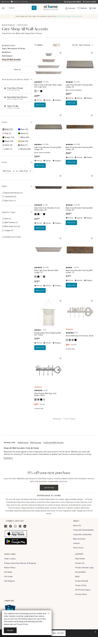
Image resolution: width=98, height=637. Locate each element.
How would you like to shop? (16, 79)
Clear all (17, 69)
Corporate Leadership (82, 534)
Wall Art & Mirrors (8, 25)
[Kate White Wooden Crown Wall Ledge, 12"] (41, 214)
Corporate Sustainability (83, 530)
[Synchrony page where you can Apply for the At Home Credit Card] (10, 609)
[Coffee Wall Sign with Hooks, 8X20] (70, 340)
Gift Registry (9, 581)
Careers (76, 543)
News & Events (79, 539)
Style (4, 186)
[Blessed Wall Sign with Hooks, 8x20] (75, 340)
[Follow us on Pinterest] (20, 526)
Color (4, 122)
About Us (77, 525)
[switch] (60, 53)
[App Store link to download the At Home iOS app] (16, 533)
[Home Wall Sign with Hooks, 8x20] (67, 340)
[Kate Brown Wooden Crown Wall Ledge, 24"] (38, 214)
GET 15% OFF (58, 633)
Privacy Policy (81, 594)
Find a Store (78, 548)
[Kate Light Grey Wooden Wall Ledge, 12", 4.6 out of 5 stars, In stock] (48, 250)
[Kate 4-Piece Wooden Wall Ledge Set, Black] (41, 91)
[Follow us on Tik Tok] (10, 526)
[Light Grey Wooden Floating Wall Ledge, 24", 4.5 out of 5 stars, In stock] (80, 65)
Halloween (15, 1)
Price (4, 162)
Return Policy (9, 568)
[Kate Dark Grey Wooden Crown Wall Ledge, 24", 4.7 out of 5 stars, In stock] (48, 188)
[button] (51, 8)
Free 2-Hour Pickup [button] (23, 1)
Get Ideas (8, 572)
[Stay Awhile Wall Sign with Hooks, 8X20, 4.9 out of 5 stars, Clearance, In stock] (48, 370)
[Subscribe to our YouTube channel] (24, 526)
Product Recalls (81, 581)
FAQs (77, 577)
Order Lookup (10, 559)
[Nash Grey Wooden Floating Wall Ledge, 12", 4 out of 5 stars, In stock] (80, 250)
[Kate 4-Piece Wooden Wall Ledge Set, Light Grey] (35, 91)
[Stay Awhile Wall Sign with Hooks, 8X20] (72, 340)
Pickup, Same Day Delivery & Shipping (20, 563)
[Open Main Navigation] (3, 8)
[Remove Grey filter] (59, 45)
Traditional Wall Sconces (53, 443)
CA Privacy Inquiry (82, 590)
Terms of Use (81, 585)
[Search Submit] (34, 8)
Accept (10, 630)
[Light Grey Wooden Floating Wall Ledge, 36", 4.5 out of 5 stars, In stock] (48, 127)
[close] (48, 613)
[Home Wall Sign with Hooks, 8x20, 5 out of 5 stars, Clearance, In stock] (80, 313)
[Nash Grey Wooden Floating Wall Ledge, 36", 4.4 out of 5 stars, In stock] (80, 188)
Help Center (80, 559)
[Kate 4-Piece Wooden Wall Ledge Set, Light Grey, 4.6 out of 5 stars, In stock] (48, 65)
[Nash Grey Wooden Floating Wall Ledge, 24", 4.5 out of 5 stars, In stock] (80, 127)
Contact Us (79, 563)
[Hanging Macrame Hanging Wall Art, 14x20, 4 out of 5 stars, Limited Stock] (48, 313)
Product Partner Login (84, 568)
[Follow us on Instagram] (15, 526)
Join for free (49, 488)
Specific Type (8, 212)
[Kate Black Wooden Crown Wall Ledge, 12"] (44, 214)
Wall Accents (23, 25)
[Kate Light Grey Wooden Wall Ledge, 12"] (35, 276)
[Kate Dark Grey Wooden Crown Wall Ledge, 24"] (35, 214)
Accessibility (80, 572)
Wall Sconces (35, 443)
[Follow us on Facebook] (5, 526)
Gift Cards (8, 577)
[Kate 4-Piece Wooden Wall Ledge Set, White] (38, 91)
